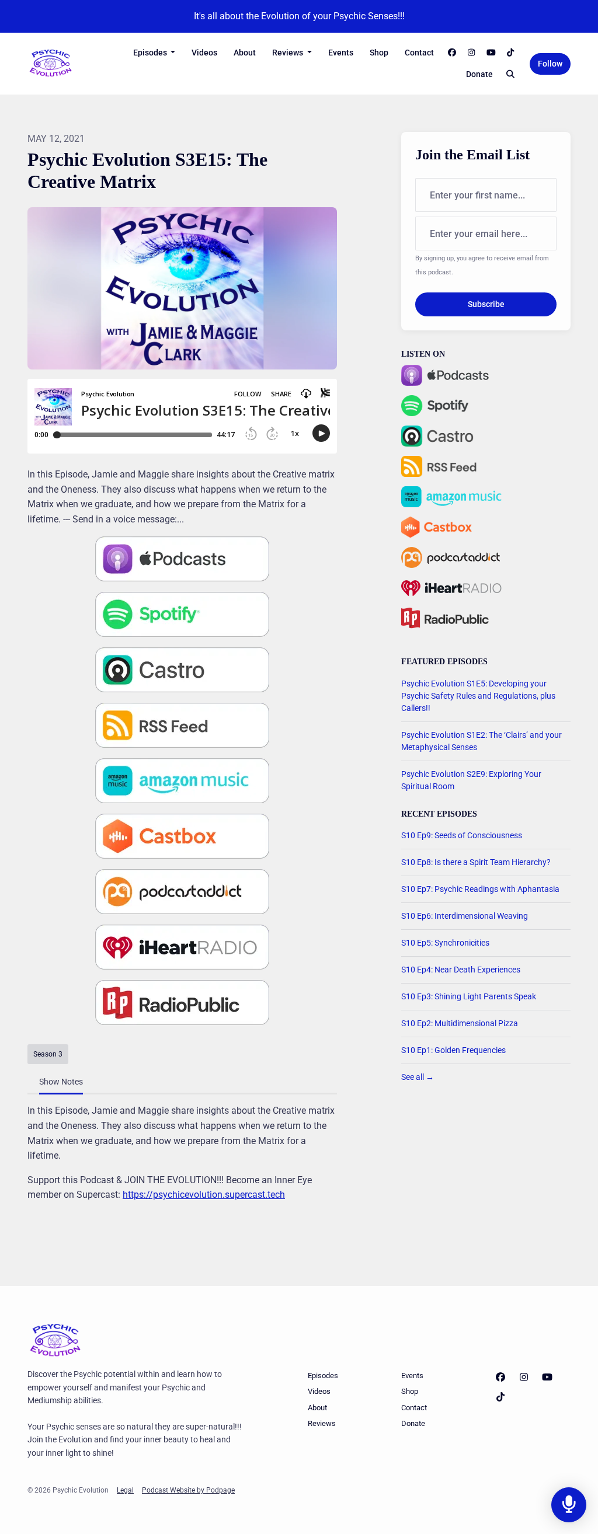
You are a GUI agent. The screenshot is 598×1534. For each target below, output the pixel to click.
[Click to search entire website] (511, 74)
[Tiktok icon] (500, 1397)
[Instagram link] (472, 53)
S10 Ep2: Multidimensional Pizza (459, 1023)
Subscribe (486, 304)
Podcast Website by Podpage (188, 1490)
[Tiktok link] (511, 53)
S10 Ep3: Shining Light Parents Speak (468, 996)
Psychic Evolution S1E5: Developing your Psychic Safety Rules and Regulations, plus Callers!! (478, 696)
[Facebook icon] (500, 1377)
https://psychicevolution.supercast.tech (204, 1194)
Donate (479, 74)
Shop (379, 52)
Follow (550, 63)
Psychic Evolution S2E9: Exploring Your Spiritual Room (471, 780)
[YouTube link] (491, 53)
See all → (417, 1077)
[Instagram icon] (524, 1377)
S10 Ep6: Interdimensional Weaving (464, 916)
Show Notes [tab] (61, 1081)
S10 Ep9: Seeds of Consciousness (461, 835)
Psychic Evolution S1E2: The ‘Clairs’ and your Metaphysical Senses (481, 741)
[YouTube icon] (547, 1377)
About (245, 52)
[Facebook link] (452, 53)
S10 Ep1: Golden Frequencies (453, 1050)
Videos (204, 52)
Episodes (151, 52)
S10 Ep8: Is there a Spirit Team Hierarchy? (476, 862)
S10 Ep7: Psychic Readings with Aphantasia (480, 889)
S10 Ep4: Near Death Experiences (460, 969)
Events (340, 52)
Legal (125, 1490)
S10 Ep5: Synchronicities (445, 942)
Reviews (288, 52)
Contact (419, 52)
